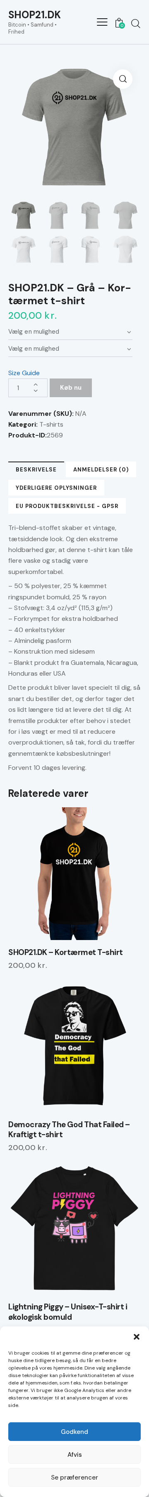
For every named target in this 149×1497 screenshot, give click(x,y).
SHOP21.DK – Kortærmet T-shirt (65, 952)
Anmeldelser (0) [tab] (101, 469)
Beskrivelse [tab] (36, 469)
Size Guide (24, 373)
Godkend (74, 1432)
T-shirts (51, 424)
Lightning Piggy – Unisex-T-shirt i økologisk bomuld (67, 1312)
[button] (136, 1337)
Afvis (74, 1455)
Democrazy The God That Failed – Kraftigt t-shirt (69, 1130)
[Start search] (135, 23)
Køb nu (71, 387)
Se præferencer (74, 1477)
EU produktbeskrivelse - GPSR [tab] (67, 506)
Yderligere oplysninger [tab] (56, 487)
